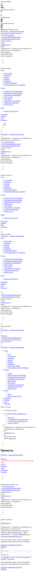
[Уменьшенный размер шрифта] (1, 3)
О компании (8, 73)
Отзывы (6, 79)
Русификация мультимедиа (13, 93)
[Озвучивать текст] (2, 25)
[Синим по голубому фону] (1, 16)
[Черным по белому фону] (1, 12)
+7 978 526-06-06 (10, 39)
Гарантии (4, 466)
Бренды (6, 77)
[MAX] (4, 127)
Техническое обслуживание (13, 91)
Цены (2, 108)
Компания (4, 470)
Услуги (3, 88)
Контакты (4, 120)
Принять (3, 547)
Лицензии (7, 75)
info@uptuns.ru (6, 45)
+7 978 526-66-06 (8, 35)
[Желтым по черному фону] (1, 14)
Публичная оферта (10, 83)
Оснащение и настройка (12, 101)
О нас (2, 70)
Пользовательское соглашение (14, 85)
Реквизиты (7, 81)
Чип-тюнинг (8, 99)
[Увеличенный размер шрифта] (2, 8)
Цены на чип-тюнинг (11, 111)
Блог (2, 118)
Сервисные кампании (11, 103)
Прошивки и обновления (12, 95)
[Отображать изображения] (2, 19)
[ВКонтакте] (4, 123)
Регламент (4, 114)
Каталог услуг (8, 105)
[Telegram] (4, 125)
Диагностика (8, 97)
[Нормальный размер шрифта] (2, 5)
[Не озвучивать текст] (1, 28)
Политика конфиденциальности (11, 536)
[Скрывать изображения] (1, 21)
